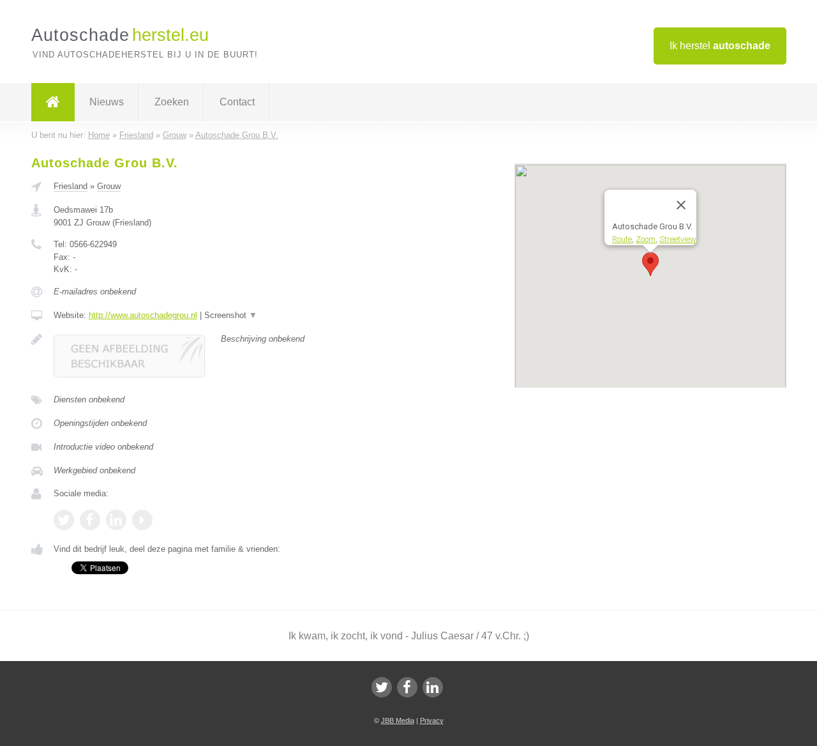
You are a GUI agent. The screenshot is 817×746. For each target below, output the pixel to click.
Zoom (646, 238)
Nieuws (106, 101)
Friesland (70, 186)
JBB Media (397, 720)
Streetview (677, 238)
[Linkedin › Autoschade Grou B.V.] (116, 520)
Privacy (432, 720)
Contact (237, 101)
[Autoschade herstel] (53, 102)
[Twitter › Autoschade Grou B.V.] (64, 520)
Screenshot (230, 315)
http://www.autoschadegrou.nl (143, 315)
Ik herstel (720, 45)
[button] (650, 264)
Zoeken (171, 101)
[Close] (681, 205)
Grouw (109, 186)
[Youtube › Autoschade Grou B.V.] (142, 520)
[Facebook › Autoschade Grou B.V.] (90, 520)
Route (622, 238)
